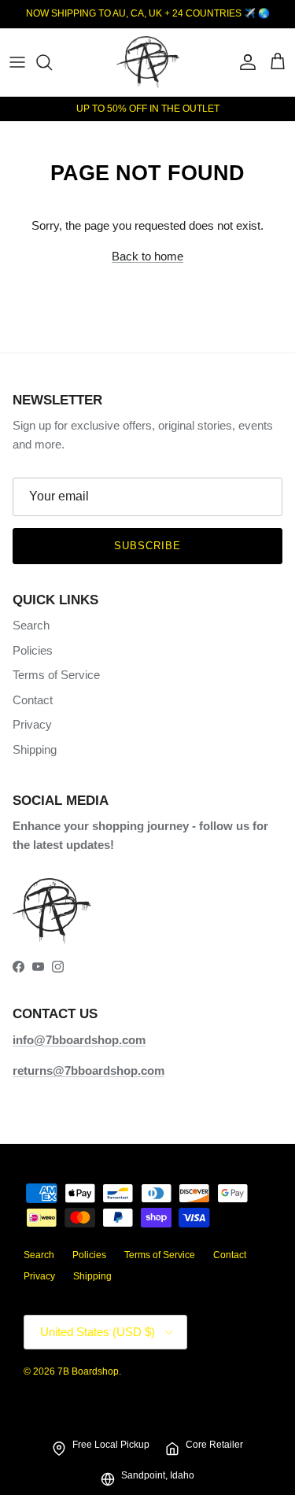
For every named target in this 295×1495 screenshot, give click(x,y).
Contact (33, 700)
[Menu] (17, 62)
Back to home (147, 256)
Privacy (32, 724)
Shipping (35, 749)
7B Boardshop (88, 1371)
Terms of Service (56, 674)
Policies (33, 650)
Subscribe (147, 546)
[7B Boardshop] (147, 62)
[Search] (52, 62)
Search (31, 625)
